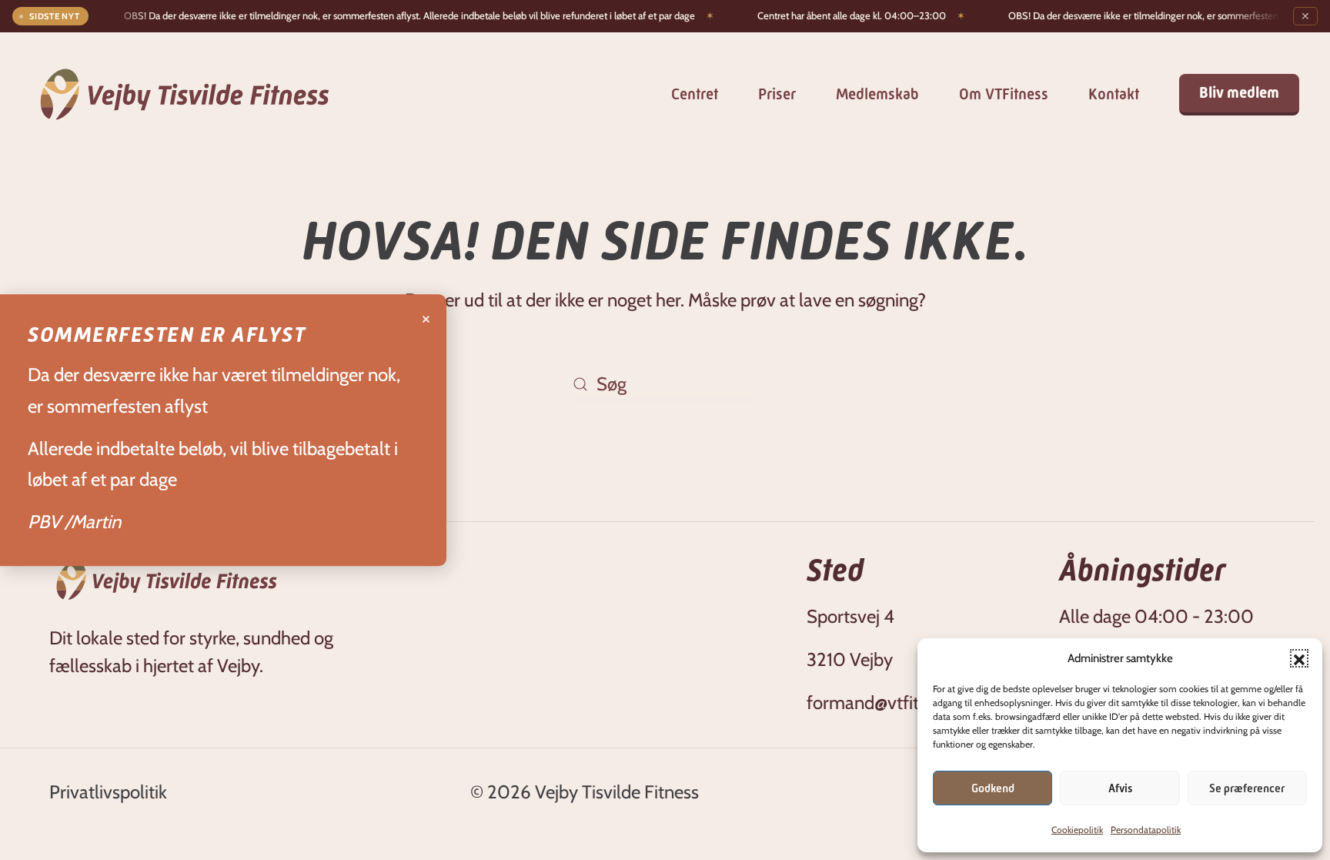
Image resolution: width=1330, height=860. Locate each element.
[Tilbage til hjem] (185, 94)
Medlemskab (877, 94)
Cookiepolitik (1077, 829)
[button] (1299, 658)
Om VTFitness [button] (1003, 94)
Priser (777, 94)
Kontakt (1113, 94)
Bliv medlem (1239, 93)
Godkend (992, 788)
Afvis (1120, 788)
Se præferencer (1247, 788)
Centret (694, 94)
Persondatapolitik (1146, 829)
